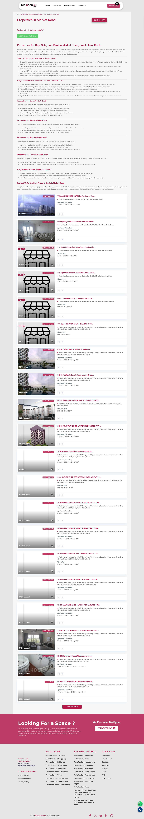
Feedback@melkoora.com (26, 765)
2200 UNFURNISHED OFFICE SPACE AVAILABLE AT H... (79, 477)
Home (48, 6)
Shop (59, 253)
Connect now (105, 728)
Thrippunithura (91, 584)
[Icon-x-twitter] (95, 815)
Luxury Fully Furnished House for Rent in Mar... (76, 222)
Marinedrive (81, 661)
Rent (70, 228)
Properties (57, 6)
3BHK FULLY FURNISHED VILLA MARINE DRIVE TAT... (78, 554)
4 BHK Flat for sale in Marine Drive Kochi (73, 349)
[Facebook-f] (90, 815)
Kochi (101, 199)
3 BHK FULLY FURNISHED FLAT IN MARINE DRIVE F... (78, 630)
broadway (104, 250)
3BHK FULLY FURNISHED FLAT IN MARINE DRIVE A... (78, 579)
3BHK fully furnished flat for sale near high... (75, 452)
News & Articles (69, 6)
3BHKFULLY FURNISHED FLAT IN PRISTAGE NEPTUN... (78, 605)
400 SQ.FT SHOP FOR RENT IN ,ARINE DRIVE (75, 324)
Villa (58, 562)
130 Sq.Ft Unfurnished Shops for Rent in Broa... (76, 273)
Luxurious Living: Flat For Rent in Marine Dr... (75, 681)
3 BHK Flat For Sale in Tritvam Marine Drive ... (75, 375)
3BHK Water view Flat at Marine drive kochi (74, 656)
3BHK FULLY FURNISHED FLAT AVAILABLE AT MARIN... (79, 503)
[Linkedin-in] (106, 815)
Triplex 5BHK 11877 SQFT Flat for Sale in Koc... (76, 196)
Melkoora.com (40, 816)
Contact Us (82, 6)
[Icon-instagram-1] (111, 815)
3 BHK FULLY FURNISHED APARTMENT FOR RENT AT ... (79, 426)
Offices (59, 409)
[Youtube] (100, 815)
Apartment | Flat (62, 202)
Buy (70, 202)
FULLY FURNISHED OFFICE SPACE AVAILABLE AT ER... (78, 400)
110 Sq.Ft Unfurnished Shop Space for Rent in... (76, 247)
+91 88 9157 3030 (23, 763)
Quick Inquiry (99, 20)
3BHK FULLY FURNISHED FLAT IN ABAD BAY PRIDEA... (78, 528)
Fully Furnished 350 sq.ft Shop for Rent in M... (75, 298)
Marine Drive (94, 199)
